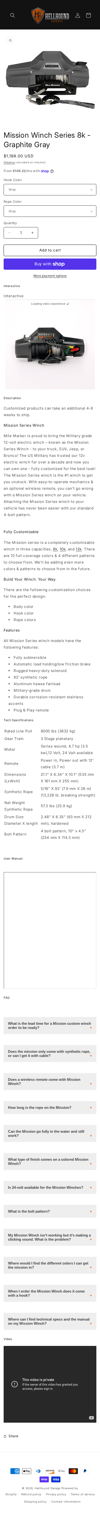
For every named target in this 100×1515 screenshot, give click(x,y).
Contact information (66, 1501)
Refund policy (31, 1494)
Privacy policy (56, 1494)
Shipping (9, 162)
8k (55, 549)
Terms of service (82, 1494)
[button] (12, 15)
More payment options (50, 276)
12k (79, 549)
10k (63, 549)
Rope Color (13, 201)
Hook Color (13, 180)
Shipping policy (35, 1501)
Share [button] (13, 1436)
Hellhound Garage (47, 1488)
